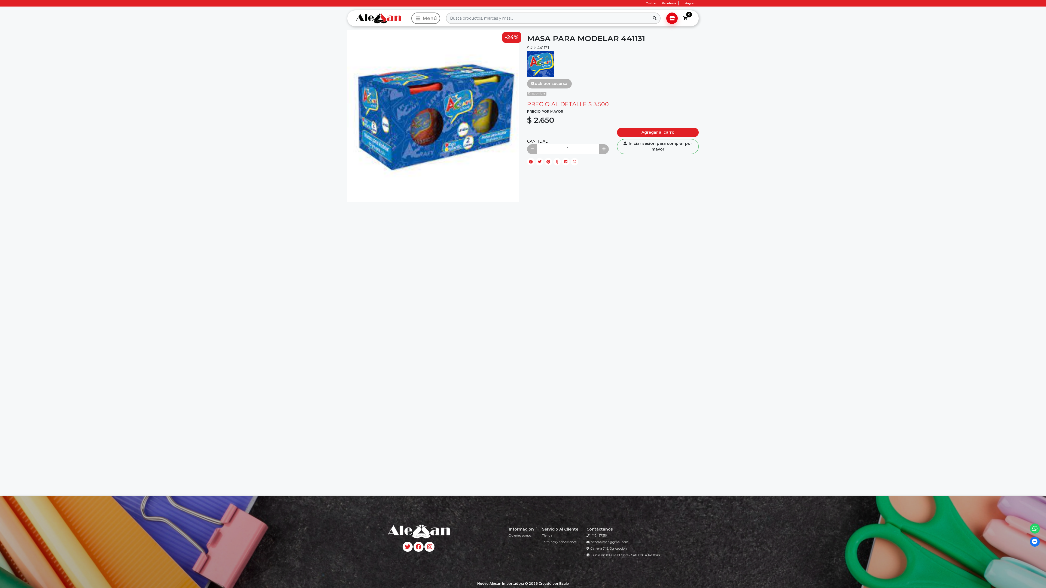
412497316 (599, 535)
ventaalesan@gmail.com (609, 542)
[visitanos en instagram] (429, 547)
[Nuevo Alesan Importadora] (378, 18)
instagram (689, 3)
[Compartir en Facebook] (531, 162)
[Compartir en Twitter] (539, 162)
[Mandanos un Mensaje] (1035, 542)
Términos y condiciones (559, 542)
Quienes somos (520, 535)
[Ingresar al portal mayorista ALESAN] (672, 18)
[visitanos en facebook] (418, 547)
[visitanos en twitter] (408, 547)
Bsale (564, 583)
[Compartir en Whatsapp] (574, 162)
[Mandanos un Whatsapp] (1035, 528)
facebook (669, 3)
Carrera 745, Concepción (609, 548)
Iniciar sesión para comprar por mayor (660, 146)
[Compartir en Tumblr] (557, 162)
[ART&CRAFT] (540, 63)
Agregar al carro (657, 132)
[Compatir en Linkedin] (566, 162)
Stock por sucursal (549, 83)
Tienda (547, 535)
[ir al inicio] (418, 531)
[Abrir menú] (425, 18)
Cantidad (538, 141)
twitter (651, 3)
